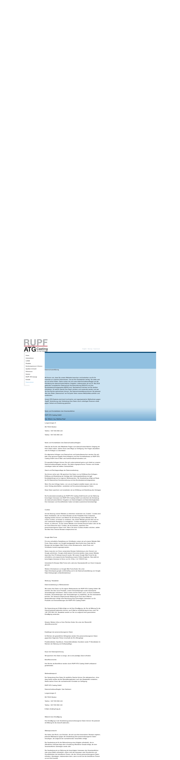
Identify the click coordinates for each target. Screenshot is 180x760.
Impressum (96, 349)
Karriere (28, 374)
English (84, 349)
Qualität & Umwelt (31, 369)
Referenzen (29, 371)
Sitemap (90, 349)
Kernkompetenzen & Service (34, 366)
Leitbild (28, 361)
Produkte (28, 363)
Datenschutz (30, 382)
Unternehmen (30, 358)
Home (27, 355)
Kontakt (28, 379)
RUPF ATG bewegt (31, 377)
